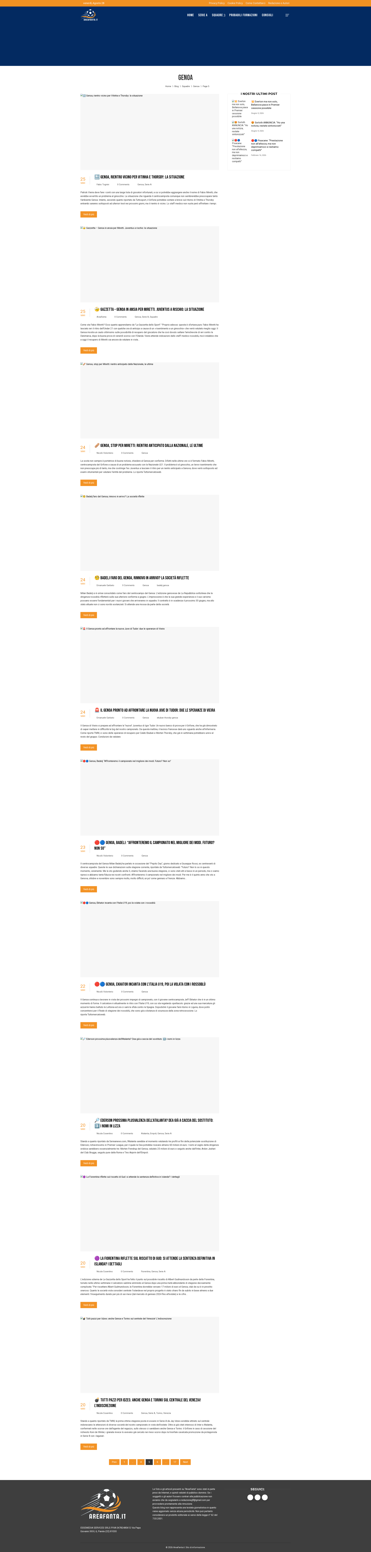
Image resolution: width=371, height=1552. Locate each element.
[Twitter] (257, 1497)
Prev (114, 1462)
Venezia (167, 1413)
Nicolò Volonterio (105, 453)
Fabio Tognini (103, 184)
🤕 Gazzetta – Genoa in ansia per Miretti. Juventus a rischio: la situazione (149, 309)
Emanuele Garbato (105, 585)
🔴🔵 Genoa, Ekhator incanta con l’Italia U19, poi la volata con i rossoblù (149, 984)
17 (174, 1462)
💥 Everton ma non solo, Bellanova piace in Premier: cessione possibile (265, 104)
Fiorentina (145, 1271)
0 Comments (123, 184)
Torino (159, 1413)
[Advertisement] (185, 45)
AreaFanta (101, 317)
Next (185, 1462)
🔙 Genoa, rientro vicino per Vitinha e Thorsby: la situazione (139, 177)
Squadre (154, 317)
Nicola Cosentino (105, 1133)
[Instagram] (265, 1497)
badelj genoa (163, 585)
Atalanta (145, 1133)
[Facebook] (250, 1497)
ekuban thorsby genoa (167, 718)
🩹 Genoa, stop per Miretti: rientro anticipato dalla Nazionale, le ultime (148, 445)
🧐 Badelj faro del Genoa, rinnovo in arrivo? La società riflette (141, 578)
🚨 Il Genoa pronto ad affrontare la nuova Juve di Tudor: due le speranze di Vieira (154, 710)
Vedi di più (88, 214)
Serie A (148, 184)
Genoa (141, 184)
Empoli (153, 1133)
